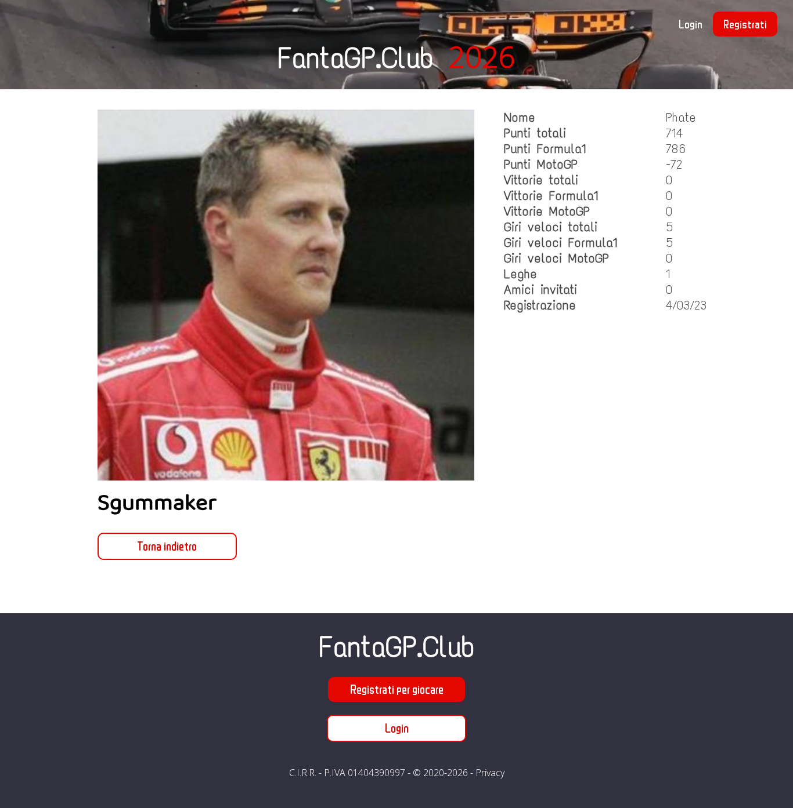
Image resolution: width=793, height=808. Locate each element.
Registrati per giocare (397, 689)
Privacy (489, 772)
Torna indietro (167, 546)
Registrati (745, 24)
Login (690, 24)
